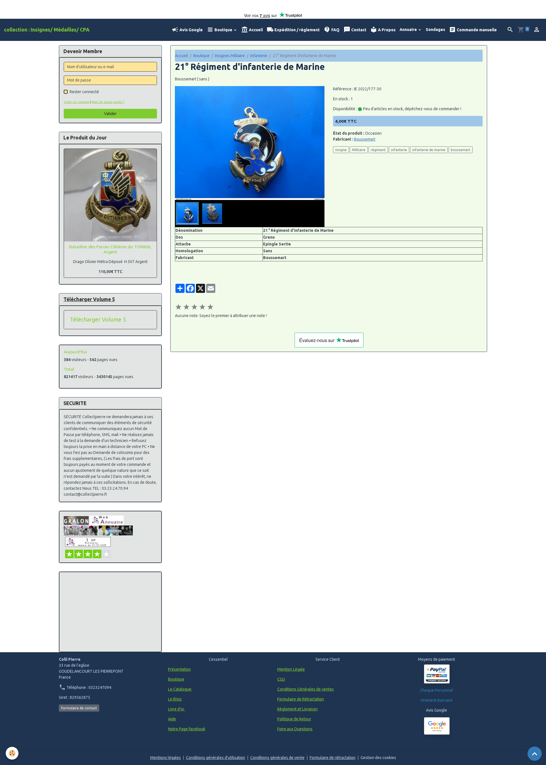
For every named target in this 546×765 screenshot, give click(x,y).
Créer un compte (76, 102)
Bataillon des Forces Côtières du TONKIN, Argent (110, 249)
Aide (172, 719)
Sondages (435, 29)
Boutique (223, 30)
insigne (341, 150)
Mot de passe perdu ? (108, 102)
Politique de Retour (294, 719)
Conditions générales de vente (277, 757)
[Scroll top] (535, 754)
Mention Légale (291, 669)
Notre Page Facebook (186, 729)
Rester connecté (84, 91)
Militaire (358, 150)
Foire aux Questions (295, 729)
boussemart (460, 150)
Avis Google (191, 30)
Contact (358, 30)
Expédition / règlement (297, 30)
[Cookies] (12, 753)
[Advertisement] (110, 611)
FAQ (335, 30)
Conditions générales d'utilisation (215, 757)
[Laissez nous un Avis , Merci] (436, 726)
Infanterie (258, 55)
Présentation (179, 669)
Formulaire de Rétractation (300, 699)
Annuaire (409, 29)
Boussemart (364, 139)
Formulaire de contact (79, 708)
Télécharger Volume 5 (98, 319)
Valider (110, 113)
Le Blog (174, 699)
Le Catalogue (180, 689)
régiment (378, 150)
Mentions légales (165, 757)
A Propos (386, 30)
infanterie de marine (428, 150)
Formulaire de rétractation (332, 757)
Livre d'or (176, 709)
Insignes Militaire (230, 55)
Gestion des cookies (378, 757)
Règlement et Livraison (297, 709)
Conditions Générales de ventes (305, 689)
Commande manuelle (476, 30)
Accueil (255, 30)
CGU (281, 679)
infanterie (399, 150)
